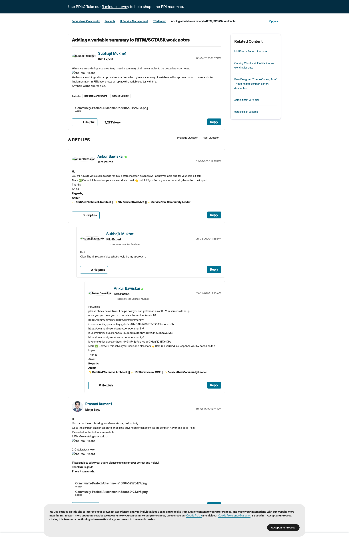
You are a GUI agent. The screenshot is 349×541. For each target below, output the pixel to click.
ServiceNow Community (86, 21)
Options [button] (273, 21)
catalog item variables (246, 100)
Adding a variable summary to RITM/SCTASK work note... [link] (204, 21)
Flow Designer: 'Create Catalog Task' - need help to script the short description (255, 84)
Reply (214, 122)
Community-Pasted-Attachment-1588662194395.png (111, 492)
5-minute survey (115, 6)
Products (110, 21)
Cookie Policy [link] (194, 515)
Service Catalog (120, 95)
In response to (124, 244)
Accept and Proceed (283, 527)
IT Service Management (134, 21)
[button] (76, 122)
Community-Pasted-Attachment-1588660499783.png (111, 108)
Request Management (95, 95)
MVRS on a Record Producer (251, 51)
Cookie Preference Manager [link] (234, 515)
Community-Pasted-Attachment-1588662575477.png (111, 483)
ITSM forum (159, 21)
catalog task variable (246, 111)
